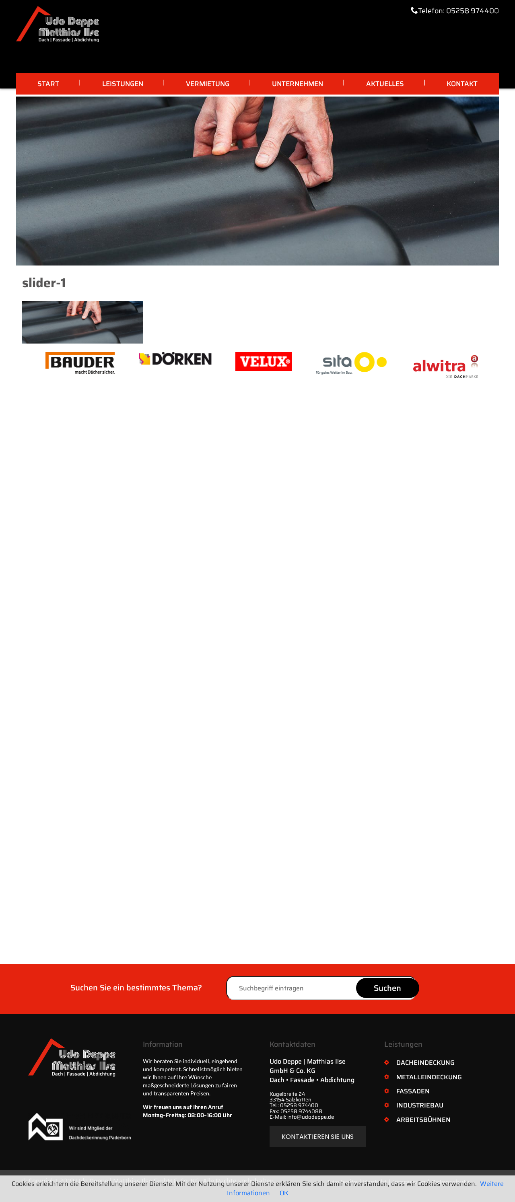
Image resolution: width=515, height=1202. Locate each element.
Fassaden (413, 1091)
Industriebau (419, 1105)
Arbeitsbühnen (423, 1120)
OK (284, 1193)
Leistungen (122, 83)
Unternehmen (297, 83)
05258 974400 (299, 1105)
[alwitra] (423, 365)
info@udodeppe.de (310, 1117)
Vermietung (207, 83)
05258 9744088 (301, 1111)
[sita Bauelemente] (328, 363)
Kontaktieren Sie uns (318, 1136)
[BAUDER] (56, 363)
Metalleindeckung (429, 1077)
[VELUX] (240, 361)
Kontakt (462, 83)
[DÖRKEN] (151, 358)
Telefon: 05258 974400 (458, 10)
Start (48, 83)
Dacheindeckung (425, 1063)
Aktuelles (385, 83)
